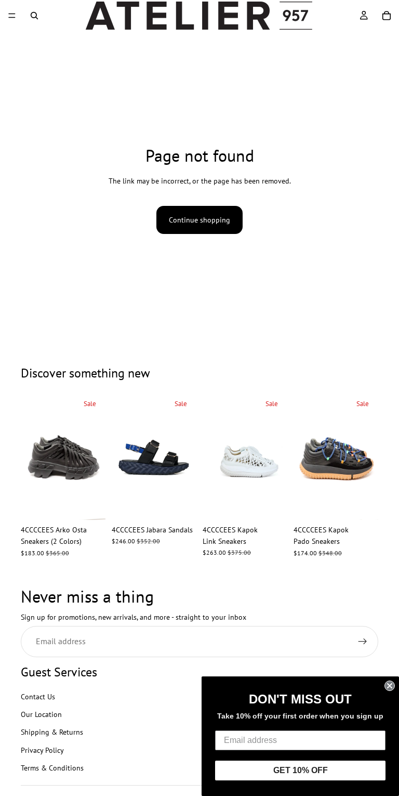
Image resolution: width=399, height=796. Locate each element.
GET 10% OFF (300, 770)
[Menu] (12, 16)
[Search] (34, 15)
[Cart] (386, 15)
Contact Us (38, 696)
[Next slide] (94, 456)
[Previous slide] (32, 456)
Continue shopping (199, 220)
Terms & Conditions (52, 768)
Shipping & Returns (52, 732)
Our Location (41, 714)
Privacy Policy (42, 750)
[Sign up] (363, 642)
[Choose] (89, 503)
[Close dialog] (389, 686)
